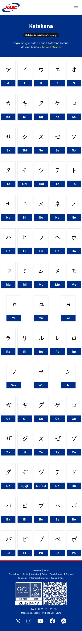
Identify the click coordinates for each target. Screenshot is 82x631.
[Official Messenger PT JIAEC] (63, 621)
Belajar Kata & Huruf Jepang (41, 35)
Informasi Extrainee (38, 578)
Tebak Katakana (52, 47)
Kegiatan (35, 574)
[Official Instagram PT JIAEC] (28, 621)
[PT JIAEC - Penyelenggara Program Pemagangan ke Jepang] (11, 7)
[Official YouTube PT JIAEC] (40, 621)
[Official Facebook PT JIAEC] (52, 621)
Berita (25, 574)
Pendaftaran (56, 574)
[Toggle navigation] (76, 7)
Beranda (37, 570)
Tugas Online (57, 578)
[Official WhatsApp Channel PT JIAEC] (18, 621)
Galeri (44, 574)
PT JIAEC (31, 609)
